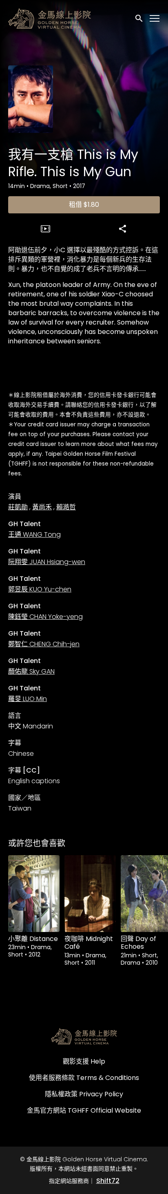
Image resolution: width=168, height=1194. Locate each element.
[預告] (45, 228)
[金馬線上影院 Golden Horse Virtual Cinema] (84, 1036)
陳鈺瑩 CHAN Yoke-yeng (45, 616)
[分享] (122, 228)
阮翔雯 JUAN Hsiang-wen (46, 562)
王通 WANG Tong (34, 534)
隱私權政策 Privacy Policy (84, 1094)
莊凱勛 (18, 507)
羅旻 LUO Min (27, 698)
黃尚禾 (42, 507)
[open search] (139, 18)
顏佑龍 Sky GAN (31, 671)
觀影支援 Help (84, 1061)
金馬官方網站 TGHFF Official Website (84, 1110)
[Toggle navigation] (155, 18)
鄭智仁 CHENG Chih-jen (44, 644)
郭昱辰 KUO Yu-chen (39, 589)
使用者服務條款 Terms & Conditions (84, 1077)
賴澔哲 (66, 507)
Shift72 (107, 1180)
